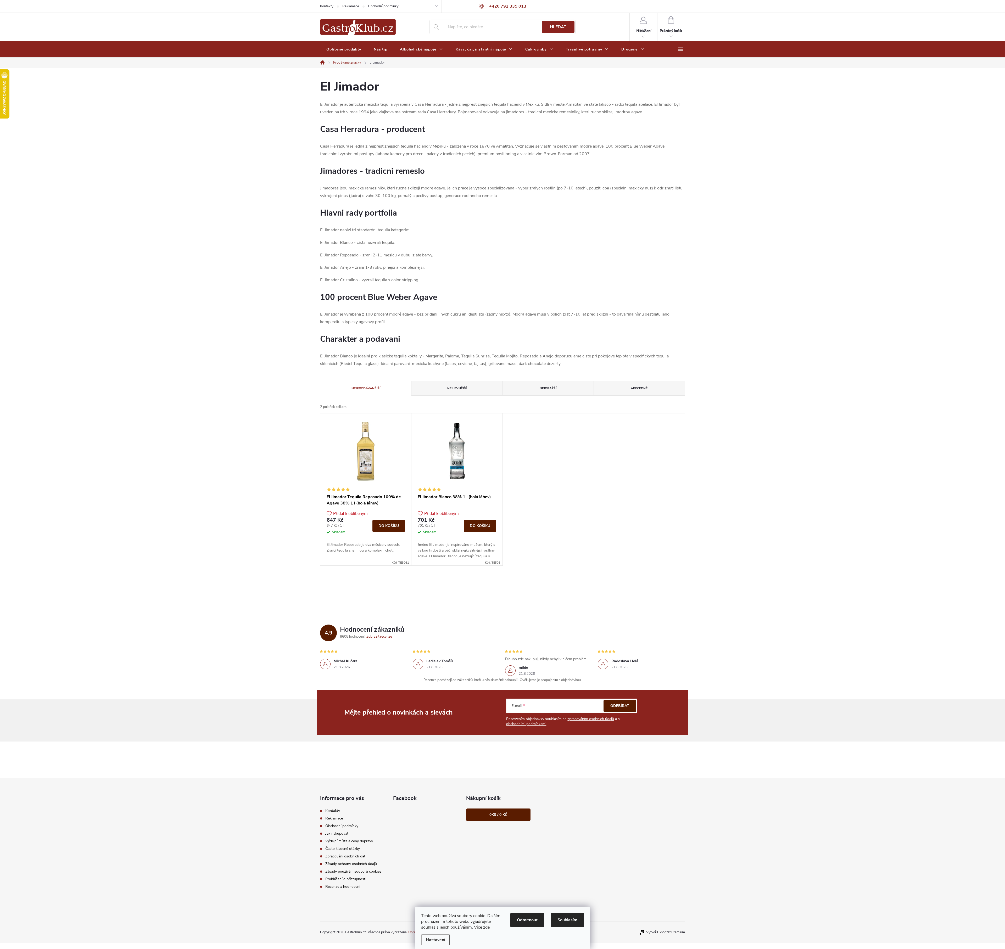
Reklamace (350, 6)
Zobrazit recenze (379, 636)
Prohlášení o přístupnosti (345, 879)
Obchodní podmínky (383, 6)
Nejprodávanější (365, 388)
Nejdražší (548, 388)
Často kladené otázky (342, 848)
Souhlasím (567, 920)
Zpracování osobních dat (345, 856)
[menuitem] (343, 49)
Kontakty (326, 6)
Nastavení (435, 940)
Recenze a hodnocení (342, 886)
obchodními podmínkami (526, 723)
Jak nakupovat (336, 833)
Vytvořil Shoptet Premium (665, 932)
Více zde (482, 927)
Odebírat (619, 705)
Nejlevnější (457, 388)
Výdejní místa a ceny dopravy (349, 841)
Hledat (558, 27)
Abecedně (639, 388)
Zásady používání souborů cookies (353, 871)
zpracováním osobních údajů (590, 718)
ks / (498, 814)
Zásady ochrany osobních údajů (351, 863)
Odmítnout (527, 920)
